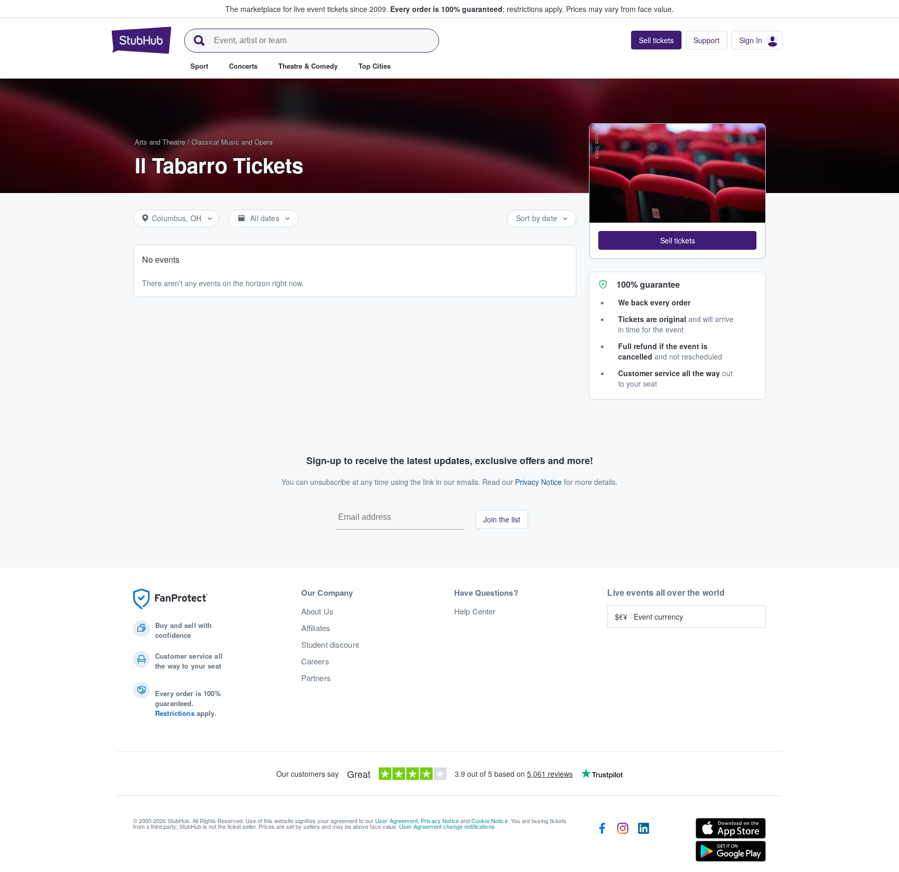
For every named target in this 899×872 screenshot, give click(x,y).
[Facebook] (602, 842)
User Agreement (396, 820)
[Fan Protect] (170, 599)
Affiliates (315, 628)
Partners (316, 678)
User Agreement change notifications (447, 826)
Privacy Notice (538, 482)
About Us (317, 611)
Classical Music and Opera (232, 142)
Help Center (475, 611)
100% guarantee (648, 284)
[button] (677, 240)
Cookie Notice (489, 820)
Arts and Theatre (160, 142)
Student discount (330, 644)
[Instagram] (623, 842)
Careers (315, 661)
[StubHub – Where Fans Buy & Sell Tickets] (141, 40)
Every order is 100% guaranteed (477, 9)
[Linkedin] (643, 842)
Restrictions (175, 713)
